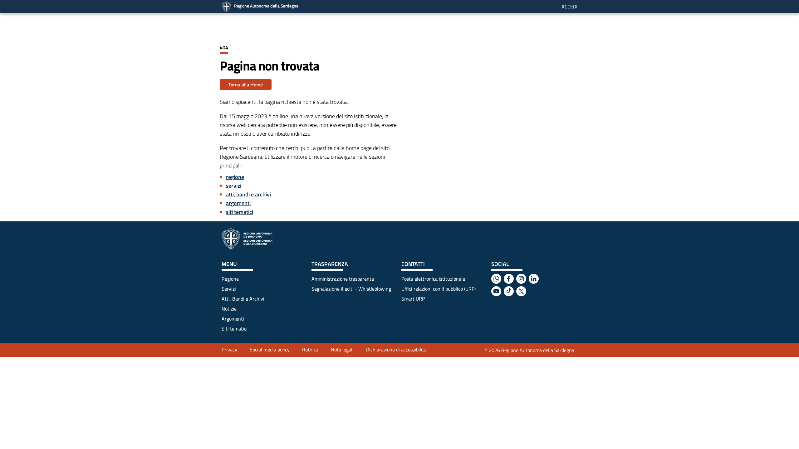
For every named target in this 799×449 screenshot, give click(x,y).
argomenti (238, 203)
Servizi (229, 288)
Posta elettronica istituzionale (433, 278)
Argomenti (233, 318)
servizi (233, 185)
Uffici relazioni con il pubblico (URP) (438, 288)
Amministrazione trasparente (342, 278)
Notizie (229, 308)
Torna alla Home (245, 84)
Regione (230, 278)
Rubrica (310, 349)
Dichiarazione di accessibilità (396, 349)
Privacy (229, 349)
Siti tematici (235, 328)
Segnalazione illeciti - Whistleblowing (351, 288)
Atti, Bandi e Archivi (243, 298)
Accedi (569, 6)
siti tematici (239, 212)
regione (235, 177)
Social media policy (270, 349)
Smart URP (413, 298)
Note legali (342, 349)
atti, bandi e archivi (248, 194)
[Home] (247, 239)
